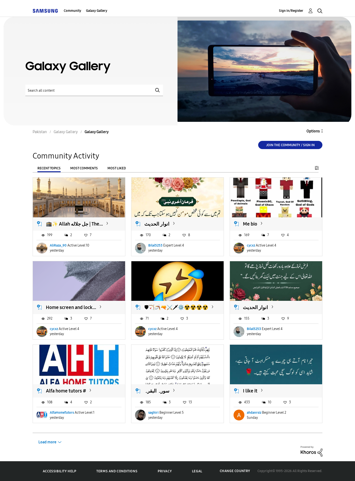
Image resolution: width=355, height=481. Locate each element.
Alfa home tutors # (66, 391)
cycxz (251, 245)
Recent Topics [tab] (49, 168)
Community (72, 11)
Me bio (250, 224)
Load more (47, 442)
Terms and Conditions (116, 471)
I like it (250, 391)
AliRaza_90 (58, 245)
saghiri (153, 413)
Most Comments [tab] (84, 168)
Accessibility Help (59, 471)
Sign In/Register (291, 11)
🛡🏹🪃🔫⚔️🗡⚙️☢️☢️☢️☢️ (176, 307)
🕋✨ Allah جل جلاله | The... (74, 224)
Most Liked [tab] (116, 168)
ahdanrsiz (254, 413)
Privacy (165, 471)
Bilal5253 (155, 245)
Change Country (235, 471)
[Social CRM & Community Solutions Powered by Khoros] (311, 451)
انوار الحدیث (157, 224)
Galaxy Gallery (96, 11)
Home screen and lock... (71, 307)
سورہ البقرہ (157, 391)
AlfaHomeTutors (62, 413)
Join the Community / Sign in (290, 145)
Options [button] (313, 131)
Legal (197, 471)
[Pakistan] (45, 10)
